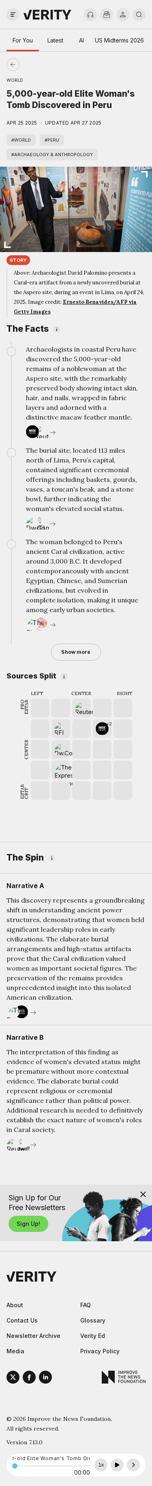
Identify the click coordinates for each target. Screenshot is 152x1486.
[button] (102, 728)
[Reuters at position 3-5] (81, 708)
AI (81, 40)
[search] (139, 14)
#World (21, 140)
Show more (75, 652)
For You (23, 40)
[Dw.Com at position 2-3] (60, 749)
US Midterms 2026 (119, 40)
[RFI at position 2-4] (60, 728)
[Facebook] (29, 1378)
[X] (12, 1378)
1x (101, 1465)
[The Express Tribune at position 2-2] (60, 770)
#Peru (52, 140)
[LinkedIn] (45, 1378)
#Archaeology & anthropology (52, 154)
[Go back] (44, 64)
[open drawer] (12, 14)
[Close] (143, 1194)
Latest (55, 40)
